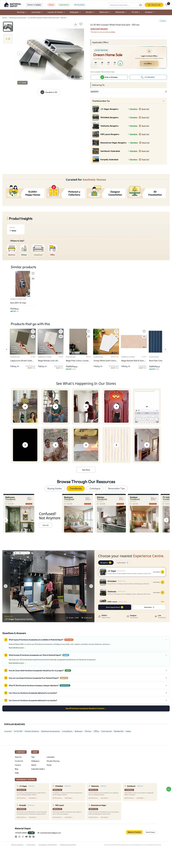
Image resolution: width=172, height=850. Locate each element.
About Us (18, 757)
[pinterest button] (33, 837)
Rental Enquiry (150, 832)
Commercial (106, 731)
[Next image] (91, 586)
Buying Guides (54, 488)
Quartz (33, 765)
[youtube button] (26, 837)
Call (32, 833)
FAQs (17, 773)
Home (4, 18)
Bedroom (78, 731)
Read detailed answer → (17, 648)
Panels (49, 765)
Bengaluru (105, 563)
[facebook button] (30, 837)
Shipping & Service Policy (68, 845)
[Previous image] (5, 586)
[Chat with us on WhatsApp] (168, 789)
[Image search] (140, 5)
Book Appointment (113, 607)
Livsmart (8, 731)
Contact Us (19, 761)
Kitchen (88, 731)
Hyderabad (122, 563)
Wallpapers (35, 761)
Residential (118, 731)
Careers (18, 765)
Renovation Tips (116, 488)
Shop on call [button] (155, 5)
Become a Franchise (134, 832)
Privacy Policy (31, 845)
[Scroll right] (166, 520)
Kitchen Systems (32, 731)
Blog (16, 769)
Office (96, 731)
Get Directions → (22, 798)
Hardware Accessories (17, 18)
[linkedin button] (16, 837)
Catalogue (95, 488)
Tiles (33, 757)
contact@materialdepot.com (50, 833)
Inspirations (64, 5)
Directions (133, 109)
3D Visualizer (79, 5)
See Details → (33, 798)
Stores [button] (51, 5)
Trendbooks (76, 488)
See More (86, 470)
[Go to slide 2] (8, 38)
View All (45, 525)
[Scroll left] (5, 520)
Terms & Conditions (17, 845)
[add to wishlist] (81, 24)
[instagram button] (19, 837)
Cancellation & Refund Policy (48, 845)
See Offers (149, 63)
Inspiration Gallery (38, 769)
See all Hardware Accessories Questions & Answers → (86, 708)
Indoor (128, 731)
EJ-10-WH (18, 731)
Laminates (50, 757)
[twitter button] (23, 837)
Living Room (67, 731)
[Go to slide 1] (8, 26)
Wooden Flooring (53, 761)
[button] (13, 5)
